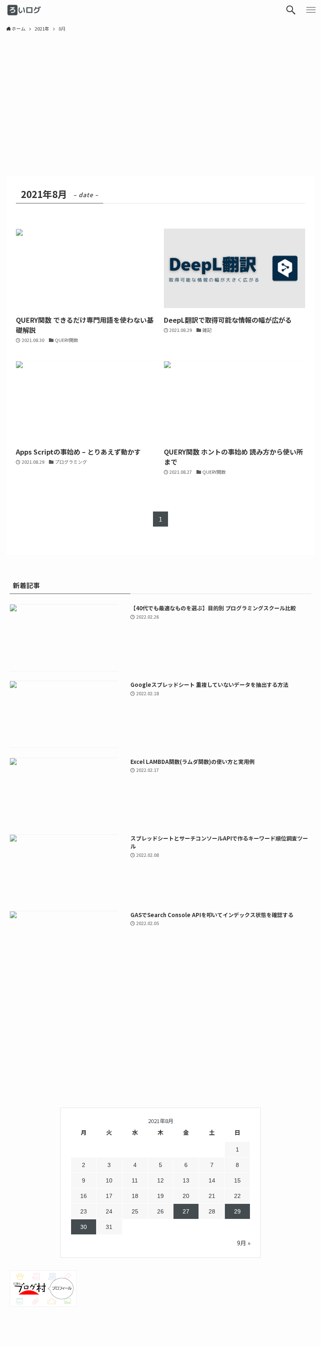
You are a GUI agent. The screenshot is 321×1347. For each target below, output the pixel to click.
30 (83, 1227)
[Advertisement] (160, 100)
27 (186, 1211)
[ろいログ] (25, 10)
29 (237, 1211)
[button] (291, 10)
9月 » (243, 1243)
